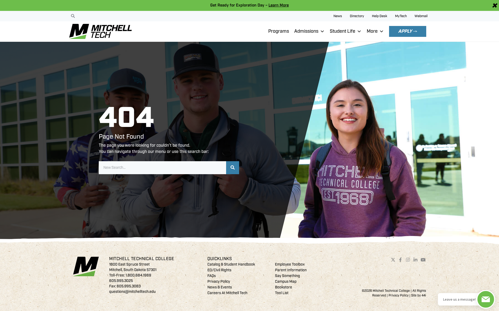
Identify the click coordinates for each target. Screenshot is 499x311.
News (337, 16)
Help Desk (379, 16)
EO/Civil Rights (219, 270)
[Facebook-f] (400, 260)
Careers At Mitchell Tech (227, 293)
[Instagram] (408, 260)
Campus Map (286, 281)
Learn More (278, 5)
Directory (357, 16)
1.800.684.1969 (138, 275)
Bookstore (283, 287)
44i (424, 296)
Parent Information (291, 270)
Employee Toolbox (290, 264)
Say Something (287, 276)
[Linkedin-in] (415, 260)
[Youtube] (423, 260)
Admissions (306, 31)
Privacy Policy (218, 281)
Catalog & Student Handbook (231, 264)
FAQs (211, 276)
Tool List (281, 293)
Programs (278, 31)
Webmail (421, 16)
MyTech (401, 16)
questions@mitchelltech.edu (132, 291)
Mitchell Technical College (141, 258)
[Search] (232, 167)
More (372, 31)
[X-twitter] (393, 260)
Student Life (342, 31)
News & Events (219, 287)
